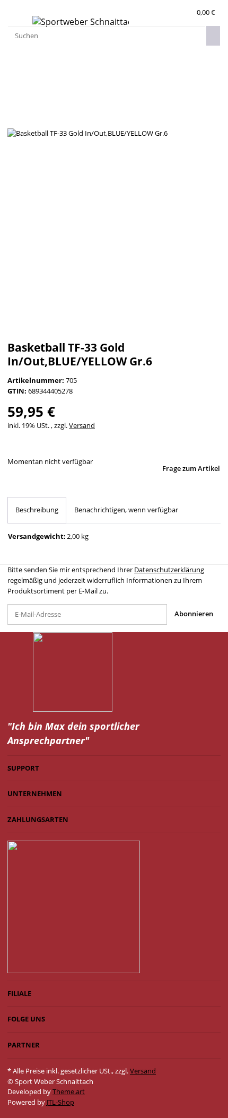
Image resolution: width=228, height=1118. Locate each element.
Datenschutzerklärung (169, 569)
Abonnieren (193, 613)
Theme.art (68, 1091)
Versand (82, 425)
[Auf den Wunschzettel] (31, 117)
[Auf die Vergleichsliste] (14, 117)
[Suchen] (213, 35)
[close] (14, 96)
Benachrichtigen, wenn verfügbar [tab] (126, 509)
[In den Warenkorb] (14, 81)
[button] (185, 12)
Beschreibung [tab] (36, 509)
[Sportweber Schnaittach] (80, 22)
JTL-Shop (60, 1102)
